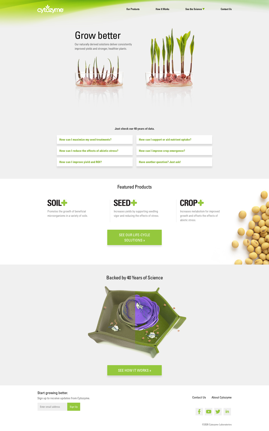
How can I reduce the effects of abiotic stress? (88, 151)
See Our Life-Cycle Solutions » (134, 237)
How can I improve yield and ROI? (80, 162)
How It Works (162, 9)
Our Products (132, 9)
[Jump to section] (134, 110)
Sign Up (74, 406)
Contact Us (226, 9)
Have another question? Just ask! (160, 162)
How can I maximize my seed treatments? (85, 139)
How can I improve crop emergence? (162, 151)
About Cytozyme (222, 397)
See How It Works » (134, 370)
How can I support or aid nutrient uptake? (165, 139)
